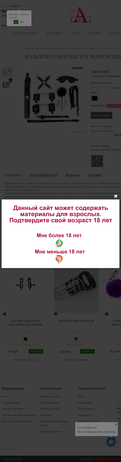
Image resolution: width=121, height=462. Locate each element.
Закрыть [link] (115, 196)
